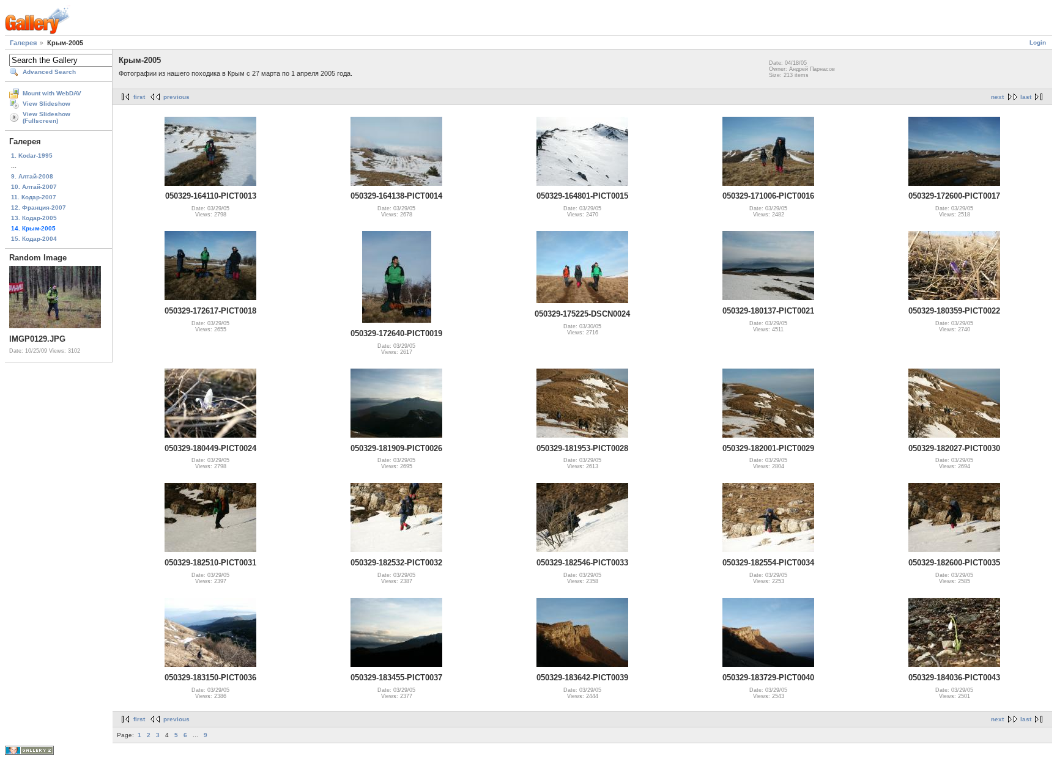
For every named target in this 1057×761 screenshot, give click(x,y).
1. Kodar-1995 (32, 155)
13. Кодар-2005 (34, 218)
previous (176, 97)
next (997, 97)
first (139, 97)
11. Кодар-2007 (33, 197)
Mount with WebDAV (52, 93)
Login (1037, 42)
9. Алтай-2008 (32, 176)
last (1025, 97)
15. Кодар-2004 (34, 238)
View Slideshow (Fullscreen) (46, 117)
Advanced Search (49, 71)
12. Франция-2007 (38, 207)
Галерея (23, 42)
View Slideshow (46, 103)
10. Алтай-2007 (34, 186)
